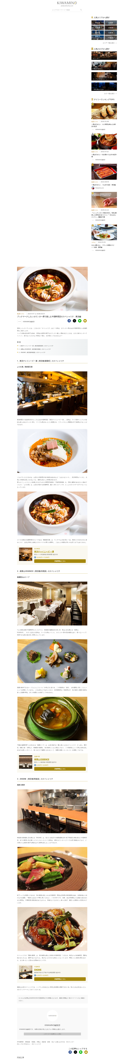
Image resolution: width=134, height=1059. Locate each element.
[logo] (67, 3)
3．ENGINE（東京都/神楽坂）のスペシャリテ (32, 352)
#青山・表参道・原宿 (43, 1041)
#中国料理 (20, 1041)
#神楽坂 (27, 1041)
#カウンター (70, 1041)
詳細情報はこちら (60, 561)
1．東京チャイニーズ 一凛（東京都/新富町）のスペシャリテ (36, 346)
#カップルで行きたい (23, 1044)
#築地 (33, 1041)
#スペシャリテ (36, 1044)
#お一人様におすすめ (58, 1041)
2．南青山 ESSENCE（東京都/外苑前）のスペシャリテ (35, 349)
